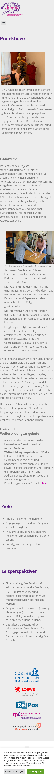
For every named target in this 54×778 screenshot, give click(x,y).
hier (44, 483)
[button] (3, 23)
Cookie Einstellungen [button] (14, 771)
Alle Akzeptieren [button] (35, 771)
